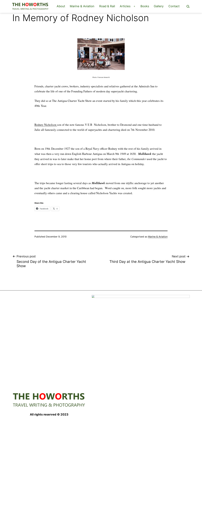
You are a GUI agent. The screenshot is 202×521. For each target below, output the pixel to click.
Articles (125, 6)
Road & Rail (107, 6)
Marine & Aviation (82, 6)
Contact (174, 6)
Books (144, 6)
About (61, 6)
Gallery (159, 6)
